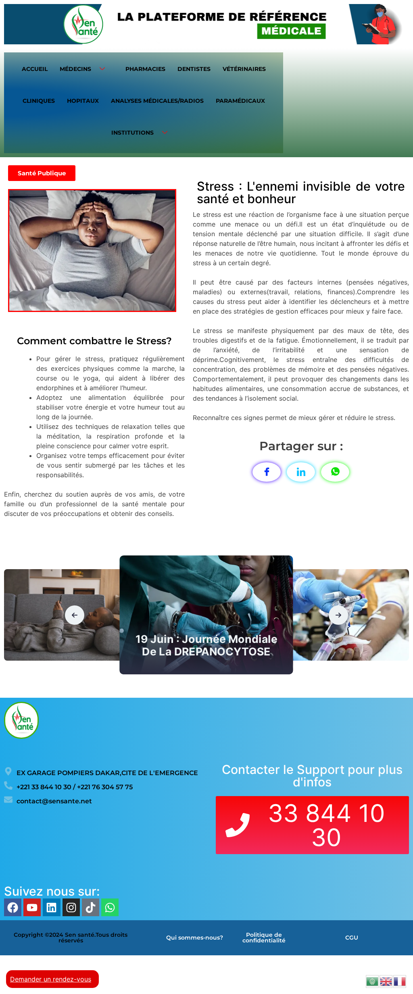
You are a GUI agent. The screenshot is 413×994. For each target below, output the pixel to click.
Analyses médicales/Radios (157, 100)
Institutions (132, 132)
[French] (400, 981)
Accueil (35, 69)
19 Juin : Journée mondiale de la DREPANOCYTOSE (206, 645)
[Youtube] (32, 907)
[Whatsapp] (110, 907)
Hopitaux (83, 100)
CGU (351, 937)
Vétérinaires (244, 69)
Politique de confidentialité (264, 937)
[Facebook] (12, 907)
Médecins (75, 69)
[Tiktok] (90, 907)
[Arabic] (373, 981)
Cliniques (39, 100)
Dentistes (194, 69)
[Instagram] (71, 907)
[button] (74, 615)
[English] (386, 981)
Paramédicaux (240, 100)
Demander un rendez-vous (50, 979)
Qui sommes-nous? (194, 937)
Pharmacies (145, 69)
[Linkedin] (51, 907)
